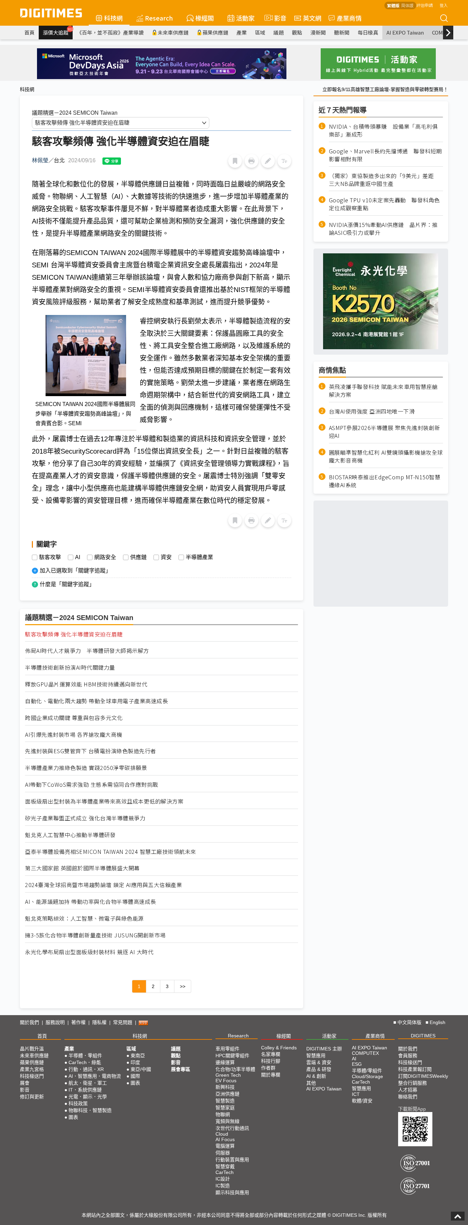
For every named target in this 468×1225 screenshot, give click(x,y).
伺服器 (222, 1152)
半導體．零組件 (85, 1055)
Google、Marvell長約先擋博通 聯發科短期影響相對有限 (385, 155)
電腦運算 (225, 1146)
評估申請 (424, 5)
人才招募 (407, 1090)
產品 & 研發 (318, 1069)
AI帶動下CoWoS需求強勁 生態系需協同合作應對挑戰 (91, 784)
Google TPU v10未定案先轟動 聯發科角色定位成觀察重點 (384, 204)
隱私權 (99, 1022)
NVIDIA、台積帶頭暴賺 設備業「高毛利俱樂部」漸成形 (383, 130)
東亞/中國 (141, 1069)
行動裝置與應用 (232, 1159)
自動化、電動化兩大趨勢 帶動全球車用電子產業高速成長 (96, 701)
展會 (24, 1083)
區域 (260, 32)
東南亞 (138, 1055)
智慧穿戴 (225, 1166)
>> (182, 986)
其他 (311, 1083)
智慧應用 (315, 1055)
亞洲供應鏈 (227, 1094)
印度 (135, 1062)
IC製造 (222, 1185)
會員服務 (407, 1055)
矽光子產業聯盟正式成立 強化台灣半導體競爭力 (85, 818)
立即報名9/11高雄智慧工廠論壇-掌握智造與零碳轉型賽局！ (385, 89)
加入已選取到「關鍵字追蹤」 (75, 570)
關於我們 (29, 1022)
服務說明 (55, 1022)
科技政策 (78, 1103)
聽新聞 (341, 32)
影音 (277, 17)
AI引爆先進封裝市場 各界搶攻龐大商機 (73, 734)
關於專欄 (270, 1074)
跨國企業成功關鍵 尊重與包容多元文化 (74, 718)
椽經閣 (204, 17)
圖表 (73, 1117)
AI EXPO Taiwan (405, 32)
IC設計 (222, 1179)
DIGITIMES (423, 1035)
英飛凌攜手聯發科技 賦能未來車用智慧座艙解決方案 (383, 390)
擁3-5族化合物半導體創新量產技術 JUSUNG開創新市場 (95, 935)
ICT (356, 1094)
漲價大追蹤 (58, 31)
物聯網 (222, 1114)
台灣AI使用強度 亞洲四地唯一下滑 (372, 411)
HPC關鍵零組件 (232, 1055)
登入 (444, 5)
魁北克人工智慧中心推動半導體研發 (70, 835)
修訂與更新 (32, 1096)
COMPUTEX (365, 1053)
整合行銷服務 (412, 1083)
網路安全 (105, 557)
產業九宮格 (32, 1069)
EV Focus (225, 1080)
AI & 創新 (316, 1076)
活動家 (245, 17)
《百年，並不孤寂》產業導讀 (110, 32)
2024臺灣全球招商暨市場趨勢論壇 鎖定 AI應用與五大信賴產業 (103, 885)
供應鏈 (138, 557)
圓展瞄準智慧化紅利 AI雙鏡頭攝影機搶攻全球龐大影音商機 (386, 456)
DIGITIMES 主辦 (324, 1048)
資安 (166, 557)
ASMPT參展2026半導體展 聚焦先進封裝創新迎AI (384, 432)
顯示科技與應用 (232, 1192)
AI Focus (225, 1139)
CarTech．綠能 (85, 1062)
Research (159, 17)
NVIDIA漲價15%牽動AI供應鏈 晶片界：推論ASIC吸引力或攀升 (383, 229)
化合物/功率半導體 (235, 1069)
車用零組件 (227, 1048)
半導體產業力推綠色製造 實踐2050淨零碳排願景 (86, 768)
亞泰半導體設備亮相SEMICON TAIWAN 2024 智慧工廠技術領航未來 (110, 852)
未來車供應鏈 (173, 32)
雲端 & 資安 (318, 1062)
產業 (241, 32)
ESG (357, 1064)
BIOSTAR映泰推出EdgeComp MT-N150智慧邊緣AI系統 (385, 481)
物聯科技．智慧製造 (90, 1110)
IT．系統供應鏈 (85, 1090)
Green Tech (228, 1075)
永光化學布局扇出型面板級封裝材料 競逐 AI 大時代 (89, 952)
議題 (278, 32)
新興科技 (225, 1087)
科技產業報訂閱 (415, 1069)
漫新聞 (318, 32)
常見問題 (122, 1022)
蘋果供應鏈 (215, 32)
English (437, 1022)
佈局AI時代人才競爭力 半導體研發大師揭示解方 (87, 651)
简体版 (407, 5)
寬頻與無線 (227, 1121)
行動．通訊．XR (86, 1069)
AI (77, 557)
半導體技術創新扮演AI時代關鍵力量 (70, 667)
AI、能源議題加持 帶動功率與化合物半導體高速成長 (90, 902)
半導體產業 (199, 557)
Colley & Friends (279, 1047)
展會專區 (180, 1069)
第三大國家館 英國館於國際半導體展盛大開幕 (82, 868)
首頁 (29, 32)
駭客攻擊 (50, 557)
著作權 (78, 1022)
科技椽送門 (32, 1076)
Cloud (221, 1134)
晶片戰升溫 (32, 1048)
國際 (135, 1076)
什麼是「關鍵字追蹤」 (67, 584)
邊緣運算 (225, 1062)
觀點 (297, 32)
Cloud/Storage (367, 1076)
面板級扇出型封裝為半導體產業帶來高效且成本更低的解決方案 (104, 801)
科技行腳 (270, 1061)
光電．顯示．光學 (88, 1096)
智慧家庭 (225, 1107)
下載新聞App (412, 1109)
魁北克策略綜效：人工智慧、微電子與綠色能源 (84, 918)
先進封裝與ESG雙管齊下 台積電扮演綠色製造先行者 (90, 751)
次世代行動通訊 (232, 1128)
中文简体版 (409, 1022)
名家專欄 (270, 1054)
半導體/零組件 (367, 1070)
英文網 (312, 17)
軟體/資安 (362, 1100)
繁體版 (393, 5)
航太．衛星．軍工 (88, 1083)
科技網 (113, 17)
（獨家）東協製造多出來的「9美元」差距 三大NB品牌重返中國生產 (384, 179)
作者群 (268, 1068)
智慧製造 (225, 1100)
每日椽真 (368, 32)
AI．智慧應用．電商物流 (95, 1076)
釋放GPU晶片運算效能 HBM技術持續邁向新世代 (86, 684)
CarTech (224, 1172)
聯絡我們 (407, 1096)
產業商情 (349, 17)
